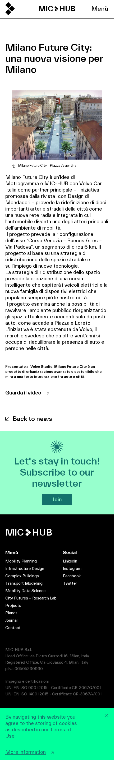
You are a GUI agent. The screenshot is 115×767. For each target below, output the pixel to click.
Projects (13, 605)
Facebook (72, 576)
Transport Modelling (24, 583)
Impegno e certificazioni (27, 681)
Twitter (70, 583)
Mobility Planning (21, 561)
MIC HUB (56, 9)
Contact (13, 627)
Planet (11, 613)
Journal (11, 620)
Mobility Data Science (25, 590)
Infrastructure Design (24, 568)
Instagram (72, 568)
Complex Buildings (22, 576)
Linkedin (70, 561)
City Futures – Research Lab (31, 598)
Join (57, 499)
